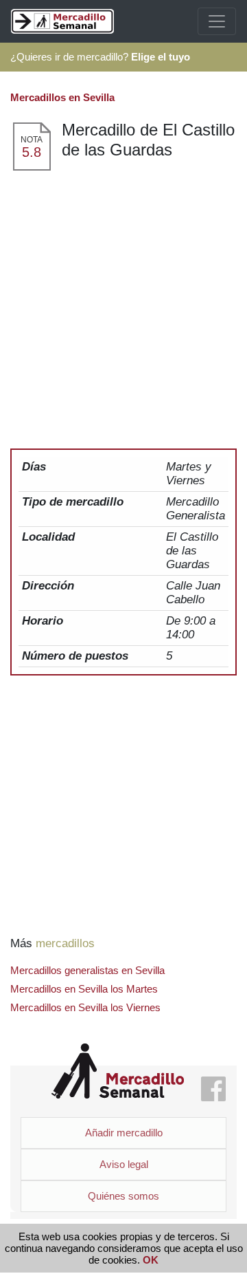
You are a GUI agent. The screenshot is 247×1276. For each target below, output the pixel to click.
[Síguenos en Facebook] (213, 1090)
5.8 (31, 152)
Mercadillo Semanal (117, 1071)
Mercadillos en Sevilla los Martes (84, 989)
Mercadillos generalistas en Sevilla (87, 970)
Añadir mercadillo (124, 1132)
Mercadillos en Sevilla (62, 97)
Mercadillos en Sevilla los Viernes (85, 1007)
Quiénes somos (123, 1196)
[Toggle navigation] (217, 21)
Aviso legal (123, 1164)
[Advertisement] (123, 302)
